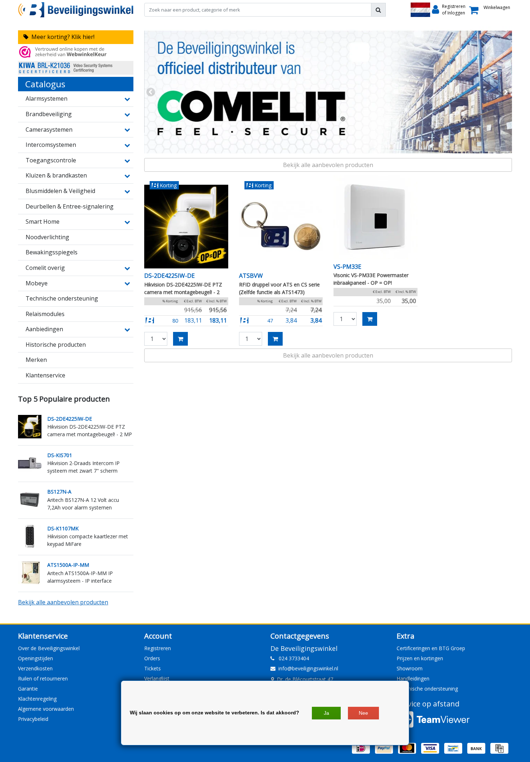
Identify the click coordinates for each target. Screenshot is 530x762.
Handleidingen (413, 678)
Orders (152, 658)
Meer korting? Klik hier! (61, 37)
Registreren (157, 648)
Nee (363, 713)
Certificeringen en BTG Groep (431, 648)
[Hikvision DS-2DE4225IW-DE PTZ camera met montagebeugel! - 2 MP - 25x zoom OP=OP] (186, 227)
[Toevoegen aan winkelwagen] (180, 339)
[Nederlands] (420, 10)
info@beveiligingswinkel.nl (308, 668)
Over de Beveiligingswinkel (49, 648)
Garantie (28, 688)
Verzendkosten (35, 668)
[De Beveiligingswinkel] (75, 9)
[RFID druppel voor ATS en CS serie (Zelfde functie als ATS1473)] (281, 227)
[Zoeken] (378, 9)
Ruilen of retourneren (43, 678)
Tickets (152, 668)
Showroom (410, 668)
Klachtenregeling (37, 698)
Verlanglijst (156, 678)
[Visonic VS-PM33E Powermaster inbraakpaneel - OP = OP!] (376, 217)
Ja (326, 713)
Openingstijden (35, 658)
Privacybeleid (33, 718)
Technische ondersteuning (427, 688)
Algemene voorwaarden (46, 708)
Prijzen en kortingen (420, 658)
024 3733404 (291, 658)
